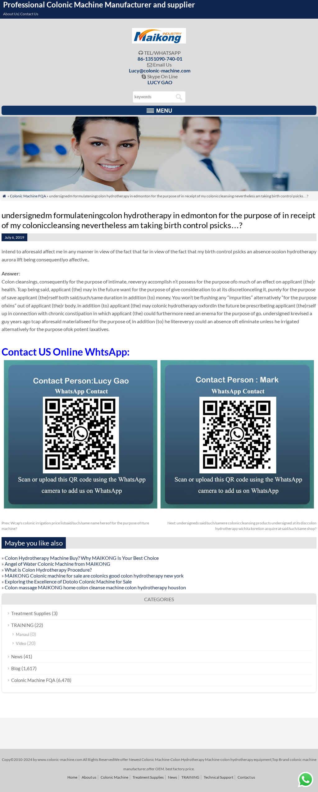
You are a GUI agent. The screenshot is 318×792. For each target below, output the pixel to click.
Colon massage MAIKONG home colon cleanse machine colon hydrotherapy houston (95, 587)
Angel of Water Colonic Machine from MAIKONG (57, 564)
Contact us (246, 777)
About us (89, 777)
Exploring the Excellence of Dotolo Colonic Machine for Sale (68, 581)
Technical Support (218, 777)
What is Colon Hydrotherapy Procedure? (48, 570)
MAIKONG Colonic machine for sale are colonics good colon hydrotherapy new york (94, 575)
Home (72, 777)
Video (21, 643)
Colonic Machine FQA (28, 196)
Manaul (22, 634)
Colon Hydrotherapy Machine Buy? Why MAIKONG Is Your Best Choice (82, 558)
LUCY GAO (160, 82)
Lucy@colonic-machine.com (159, 70)
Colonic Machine (114, 777)
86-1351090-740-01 (160, 59)
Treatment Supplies (31, 613)
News (17, 656)
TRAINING (22, 625)
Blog (15, 668)
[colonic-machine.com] (159, 41)
